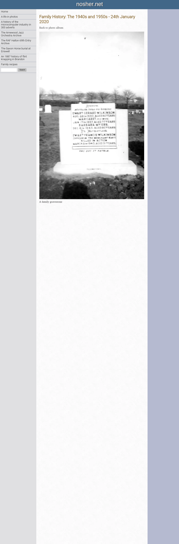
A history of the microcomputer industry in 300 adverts (16, 24)
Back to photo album (51, 27)
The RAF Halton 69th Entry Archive (16, 42)
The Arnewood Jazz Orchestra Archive (12, 34)
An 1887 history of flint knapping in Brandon (14, 58)
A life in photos (9, 16)
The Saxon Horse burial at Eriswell (16, 50)
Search (22, 70)
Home (4, 11)
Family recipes (9, 64)
